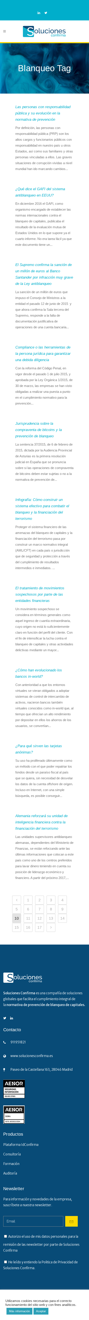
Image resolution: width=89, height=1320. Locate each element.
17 (39, 927)
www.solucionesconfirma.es (31, 1056)
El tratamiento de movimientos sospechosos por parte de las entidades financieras (39, 594)
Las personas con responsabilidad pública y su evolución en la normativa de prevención (42, 113)
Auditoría (10, 1173)
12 (39, 918)
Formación (11, 1164)
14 (62, 918)
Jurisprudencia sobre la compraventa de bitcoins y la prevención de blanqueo (38, 429)
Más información (19, 1311)
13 (51, 918)
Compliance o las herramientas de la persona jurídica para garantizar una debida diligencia (43, 353)
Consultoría (12, 1154)
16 (28, 927)
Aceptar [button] (41, 1311)
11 (28, 918)
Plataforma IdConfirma (20, 1145)
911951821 (18, 1042)
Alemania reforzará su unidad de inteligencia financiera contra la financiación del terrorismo (41, 822)
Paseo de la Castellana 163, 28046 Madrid (41, 1069)
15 (16, 927)
